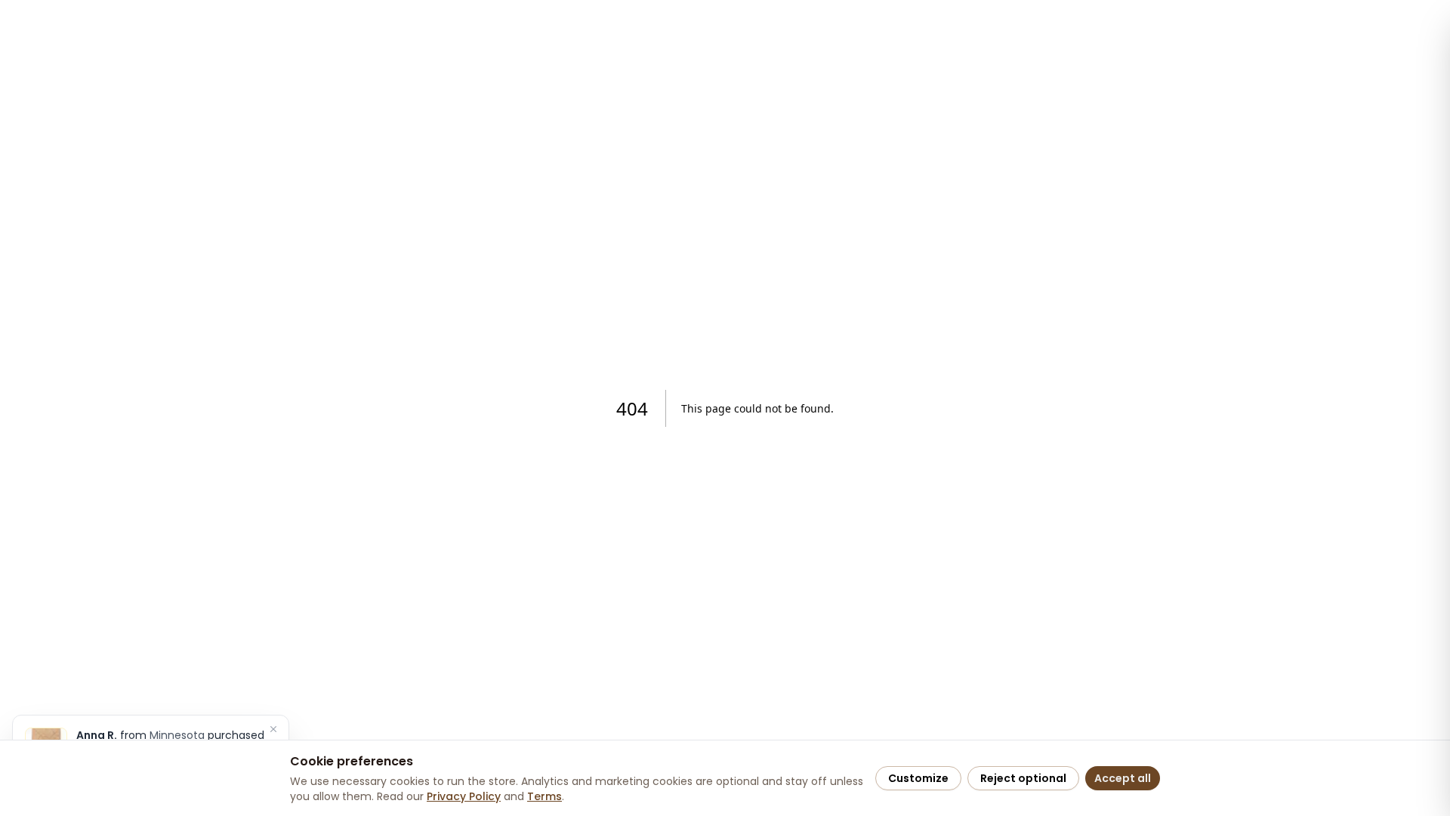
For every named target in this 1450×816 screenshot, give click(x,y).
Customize (918, 778)
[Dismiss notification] (273, 729)
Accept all (1122, 778)
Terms (544, 796)
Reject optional (1023, 778)
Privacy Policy (464, 796)
